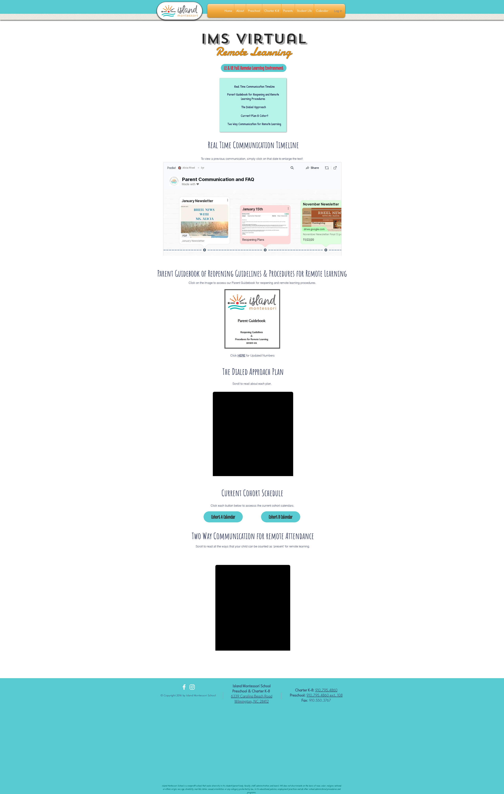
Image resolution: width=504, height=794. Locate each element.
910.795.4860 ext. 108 (325, 695)
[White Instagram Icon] (192, 687)
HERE (241, 355)
